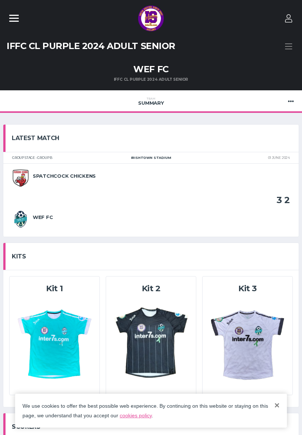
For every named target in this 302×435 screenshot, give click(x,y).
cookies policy (136, 415)
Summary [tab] (151, 101)
